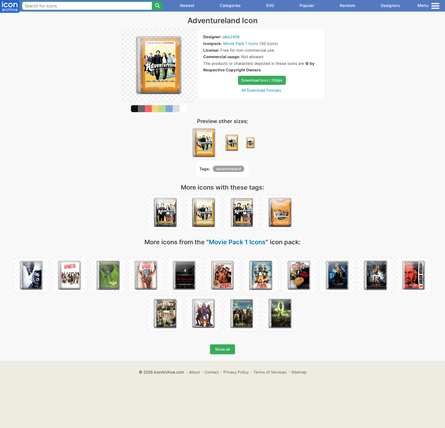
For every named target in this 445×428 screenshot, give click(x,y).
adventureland (228, 169)
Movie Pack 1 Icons (240, 43)
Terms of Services (270, 372)
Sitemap (298, 372)
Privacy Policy (236, 372)
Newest (187, 5)
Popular (307, 5)
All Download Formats (261, 90)
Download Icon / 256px (262, 80)
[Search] (157, 5)
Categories (230, 5)
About (194, 372)
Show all (222, 349)
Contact (211, 372)
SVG (270, 5)
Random (347, 5)
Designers (390, 5)
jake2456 (231, 37)
